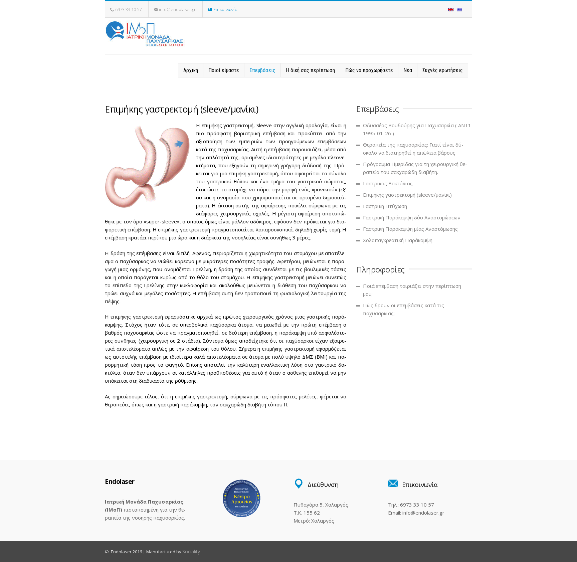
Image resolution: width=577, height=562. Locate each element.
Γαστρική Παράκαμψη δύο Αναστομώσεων (411, 217)
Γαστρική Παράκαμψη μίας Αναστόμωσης (410, 228)
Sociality (191, 551)
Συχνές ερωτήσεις (442, 70)
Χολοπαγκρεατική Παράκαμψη (397, 240)
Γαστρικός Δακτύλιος (388, 183)
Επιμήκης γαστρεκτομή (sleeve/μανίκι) (407, 194)
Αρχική (190, 70)
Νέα (407, 70)
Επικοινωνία (225, 9)
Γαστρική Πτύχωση (385, 206)
